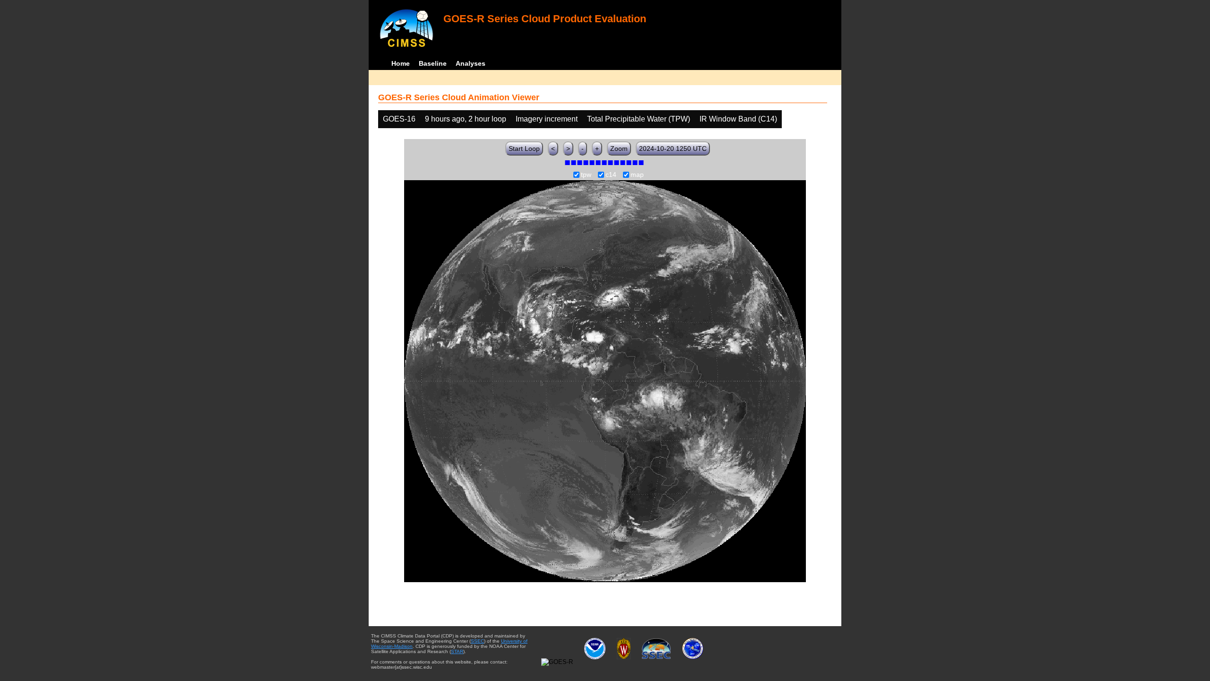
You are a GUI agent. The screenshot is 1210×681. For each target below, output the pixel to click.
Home (400, 63)
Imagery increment (547, 119)
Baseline (433, 63)
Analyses (470, 63)
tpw (586, 175)
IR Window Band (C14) (738, 119)
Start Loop (524, 148)
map (637, 175)
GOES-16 (399, 119)
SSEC (477, 641)
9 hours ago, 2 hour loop (465, 119)
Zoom (619, 148)
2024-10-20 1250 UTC (673, 148)
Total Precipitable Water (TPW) (638, 119)
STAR (457, 651)
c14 (610, 175)
